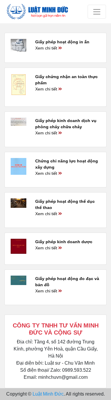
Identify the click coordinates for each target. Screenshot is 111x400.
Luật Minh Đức (48, 393)
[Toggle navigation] (97, 12)
